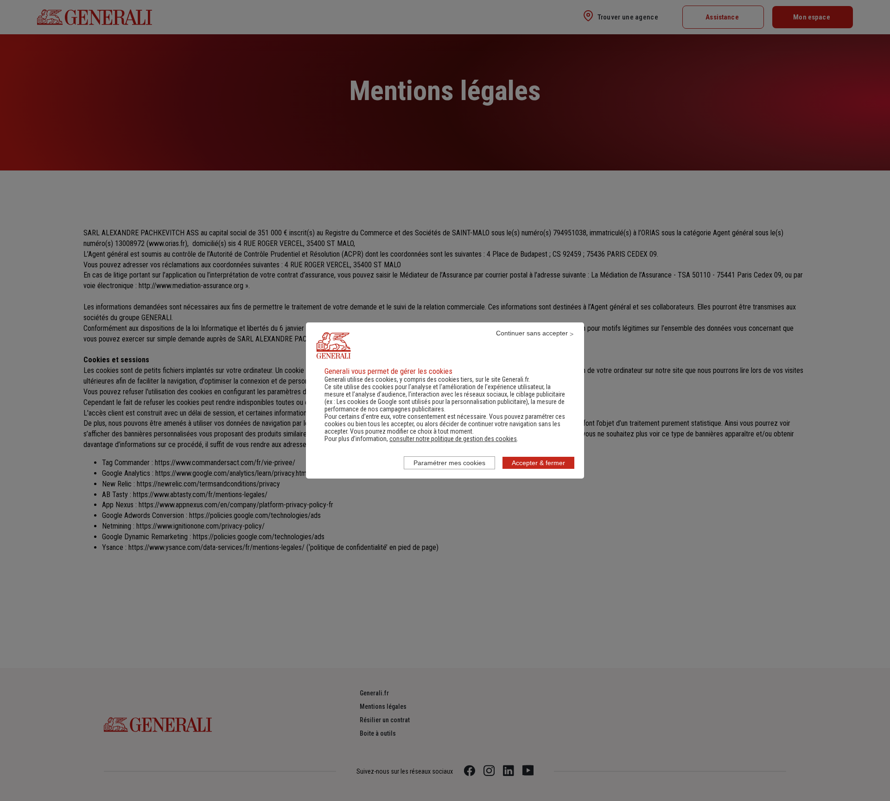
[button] (453, 438)
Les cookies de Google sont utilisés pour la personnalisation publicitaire (431, 401)
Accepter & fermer (538, 463)
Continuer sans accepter (532, 333)
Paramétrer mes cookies (449, 463)
